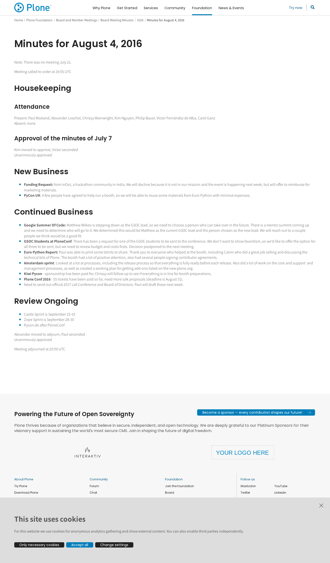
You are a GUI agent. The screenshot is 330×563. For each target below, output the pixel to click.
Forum (94, 486)
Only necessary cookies (39, 544)
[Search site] (311, 7)
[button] (256, 412)
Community (99, 479)
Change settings (114, 544)
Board (169, 493)
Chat (93, 493)
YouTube (280, 486)
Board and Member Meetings (76, 20)
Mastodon (248, 486)
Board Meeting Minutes (116, 20)
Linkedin (280, 493)
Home (18, 20)
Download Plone (26, 493)
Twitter (245, 493)
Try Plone (20, 486)
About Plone (23, 479)
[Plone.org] (33, 7)
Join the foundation (179, 486)
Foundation (174, 479)
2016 (140, 20)
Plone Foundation (39, 20)
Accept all (79, 544)
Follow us (248, 479)
